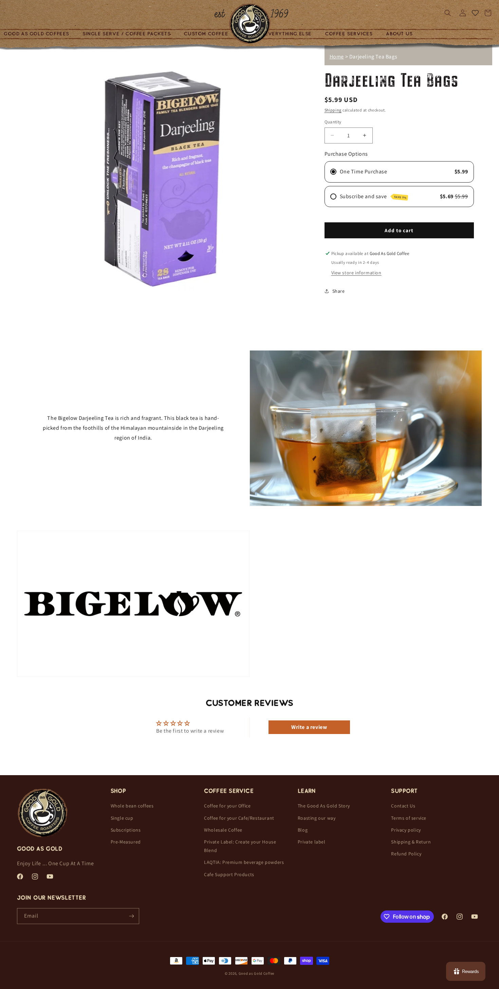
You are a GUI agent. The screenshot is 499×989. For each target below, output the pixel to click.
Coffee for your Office (227, 806)
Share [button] (338, 291)
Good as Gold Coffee (256, 973)
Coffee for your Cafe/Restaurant (239, 818)
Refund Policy (406, 854)
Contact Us (403, 806)
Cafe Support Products (229, 874)
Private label (312, 842)
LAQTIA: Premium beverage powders (244, 862)
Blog (303, 830)
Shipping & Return (411, 842)
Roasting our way (317, 818)
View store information (356, 273)
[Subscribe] (131, 916)
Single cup (122, 818)
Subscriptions (126, 830)
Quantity (333, 122)
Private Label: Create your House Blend (240, 846)
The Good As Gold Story (324, 806)
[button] (129, 34)
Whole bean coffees (132, 806)
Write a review (309, 726)
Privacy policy (406, 830)
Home (337, 56)
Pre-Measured (126, 842)
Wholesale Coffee (223, 830)
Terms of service (408, 818)
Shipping (333, 110)
